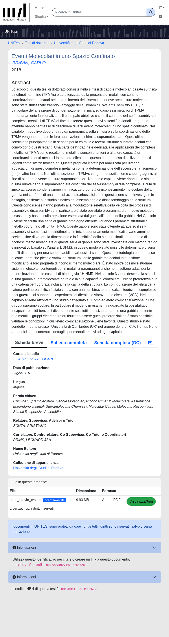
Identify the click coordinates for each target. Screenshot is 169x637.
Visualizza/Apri (141, 501)
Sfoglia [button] (40, 16)
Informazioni (26, 547)
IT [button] (160, 8)
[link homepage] (16, 12)
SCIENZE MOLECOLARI (33, 359)
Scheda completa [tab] (69, 342)
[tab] (150, 342)
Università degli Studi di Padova (79, 43)
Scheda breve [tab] (29, 342)
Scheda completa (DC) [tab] (117, 342)
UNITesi (14, 43)
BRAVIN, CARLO (29, 62)
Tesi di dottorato (37, 43)
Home (39, 8)
